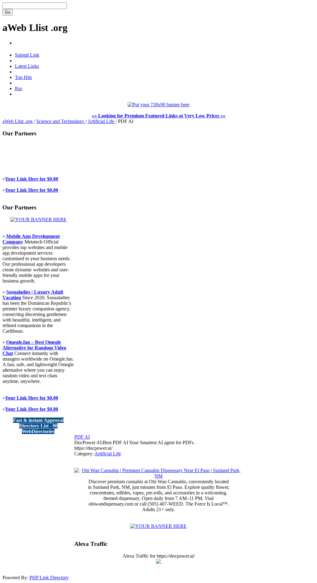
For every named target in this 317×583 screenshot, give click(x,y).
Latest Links (27, 66)
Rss (18, 88)
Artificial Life (101, 121)
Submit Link (27, 55)
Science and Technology (60, 121)
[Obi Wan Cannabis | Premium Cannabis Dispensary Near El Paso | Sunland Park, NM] (158, 476)
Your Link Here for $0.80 (31, 179)
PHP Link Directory (49, 577)
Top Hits (23, 77)
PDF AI (82, 437)
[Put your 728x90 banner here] (158, 104)
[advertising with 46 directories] (38, 219)
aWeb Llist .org (34, 27)
